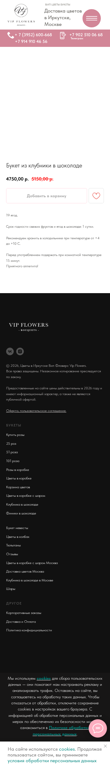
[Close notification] (105, 746)
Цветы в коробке (18, 478)
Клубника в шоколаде (22, 504)
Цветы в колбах (17, 537)
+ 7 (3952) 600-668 (33, 34)
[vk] (10, 351)
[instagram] (20, 351)
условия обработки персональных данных (52, 760)
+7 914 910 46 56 (31, 41)
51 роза (12, 452)
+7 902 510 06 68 (86, 34)
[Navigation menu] (91, 18)
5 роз (12, 443)
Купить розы (15, 435)
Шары (10, 589)
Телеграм (77, 38)
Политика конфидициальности (29, 630)
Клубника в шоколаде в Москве (29, 580)
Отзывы (12, 554)
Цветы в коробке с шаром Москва (32, 563)
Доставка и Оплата (21, 621)
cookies (44, 678)
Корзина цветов (18, 487)
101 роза (12, 461)
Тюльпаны (13, 545)
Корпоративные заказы (23, 613)
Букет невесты (17, 528)
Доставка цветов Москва (25, 571)
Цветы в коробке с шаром (25, 495)
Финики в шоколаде (21, 513)
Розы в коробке (17, 470)
